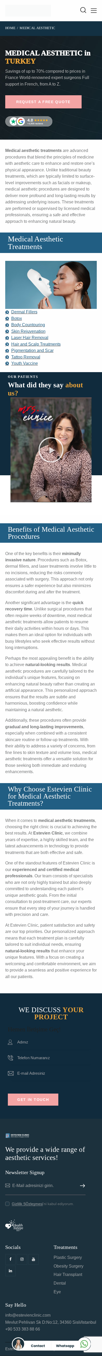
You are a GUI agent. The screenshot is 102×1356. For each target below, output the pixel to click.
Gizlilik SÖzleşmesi (27, 1204)
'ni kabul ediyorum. (43, 1204)
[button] (46, 497)
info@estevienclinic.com (27, 1315)
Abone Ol (82, 1186)
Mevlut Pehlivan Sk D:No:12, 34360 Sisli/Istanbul (50, 1322)
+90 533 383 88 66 (22, 1329)
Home (10, 28)
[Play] (51, 449)
